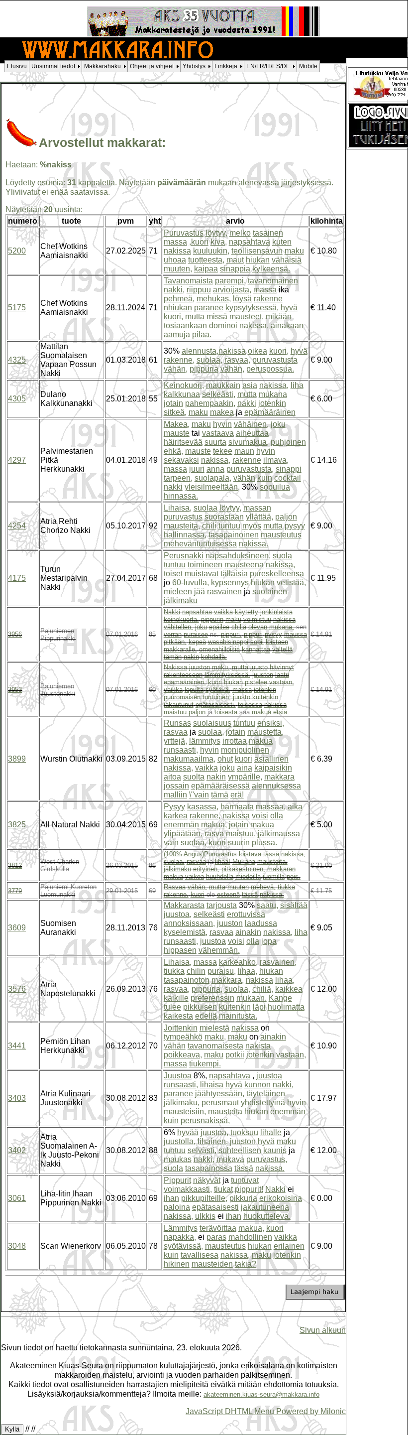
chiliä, (262, 989)
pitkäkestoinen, (243, 869)
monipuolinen (245, 750)
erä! (237, 794)
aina (244, 768)
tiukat (223, 1189)
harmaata (237, 806)
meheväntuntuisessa (200, 543)
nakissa (177, 251)
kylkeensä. (271, 268)
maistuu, (241, 833)
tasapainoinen (233, 534)
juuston (199, 667)
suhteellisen (239, 1150)
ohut (225, 759)
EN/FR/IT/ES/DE (268, 66)
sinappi (289, 469)
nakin (191, 656)
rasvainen (224, 591)
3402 (17, 1150)
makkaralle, (180, 649)
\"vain (199, 794)
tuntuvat (245, 1180)
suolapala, (213, 478)
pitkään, (175, 642)
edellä (206, 1016)
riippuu (199, 289)
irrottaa (234, 741)
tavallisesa (199, 1255)
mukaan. (251, 998)
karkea (176, 815)
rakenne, (179, 360)
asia (249, 385)
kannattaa (256, 649)
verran (173, 634)
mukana (273, 394)
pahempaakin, (210, 403)
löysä (242, 298)
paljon (286, 517)
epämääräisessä (220, 786)
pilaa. (201, 334)
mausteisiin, (185, 1111)
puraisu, (221, 971)
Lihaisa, (178, 508)
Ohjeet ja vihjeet (152, 66)
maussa (295, 634)
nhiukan (178, 307)
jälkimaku (181, 600)
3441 (17, 1046)
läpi (259, 1007)
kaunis (275, 1150)
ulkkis (205, 1216)
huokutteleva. (267, 1216)
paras (216, 1237)
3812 (15, 865)
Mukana (243, 861)
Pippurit (177, 1180)
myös (251, 526)
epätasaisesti (215, 1207)
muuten (238, 887)
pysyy (295, 526)
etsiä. (281, 712)
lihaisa (211, 1084)
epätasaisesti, (216, 704)
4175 (17, 578)
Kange (280, 998)
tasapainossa (208, 1168)
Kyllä (12, 1429)
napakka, (180, 1237)
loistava (250, 854)
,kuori (198, 242)
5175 (17, 307)
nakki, (174, 289)
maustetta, (265, 732)
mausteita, (182, 526)
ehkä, (173, 451)
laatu (282, 674)
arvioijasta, (232, 289)
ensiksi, (270, 723)
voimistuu (257, 619)
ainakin (248, 932)
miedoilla (248, 876)
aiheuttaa (252, 433)
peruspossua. (270, 369)
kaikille (176, 998)
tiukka (286, 887)
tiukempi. (205, 1063)
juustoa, (178, 914)
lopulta (194, 689)
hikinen (177, 1264)
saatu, (267, 905)
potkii (234, 1054)
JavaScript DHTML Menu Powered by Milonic (266, 1411)
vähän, (176, 369)
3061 (17, 1198)
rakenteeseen (183, 674)
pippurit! (249, 1189)
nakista (258, 1046)
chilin (196, 971)
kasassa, (202, 806)
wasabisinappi (228, 642)
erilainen (289, 1246)
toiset (173, 573)
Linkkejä (225, 66)
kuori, (173, 316)
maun (244, 451)
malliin (175, 794)
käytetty (246, 612)
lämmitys (204, 741)
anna (215, 469)
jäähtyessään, (219, 1093)
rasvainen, (278, 962)
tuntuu (229, 526)
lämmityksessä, (227, 674)
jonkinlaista (276, 612)
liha (297, 385)
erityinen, (206, 869)
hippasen (180, 950)
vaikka (223, 612)
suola (282, 555)
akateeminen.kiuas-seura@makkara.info (261, 1394)
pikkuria (243, 1198)
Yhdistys (194, 66)
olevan (257, 627)
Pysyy (174, 806)
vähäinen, (251, 424)
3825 (17, 824)
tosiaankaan (185, 325)
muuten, (178, 268)
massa (175, 242)
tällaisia (234, 573)
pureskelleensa (277, 573)
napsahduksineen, (238, 555)
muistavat (201, 573)
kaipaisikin (273, 768)
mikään (279, 316)
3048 (17, 1246)
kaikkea (289, 989)
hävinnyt (282, 667)
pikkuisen (200, 1007)
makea (222, 412)
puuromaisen (182, 697)
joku (278, 424)
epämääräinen (270, 412)
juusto (259, 667)
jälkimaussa (279, 833)
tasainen (268, 233)
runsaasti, (181, 750)
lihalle (271, 1132)
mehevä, (263, 887)
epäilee (219, 627)
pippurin (212, 619)
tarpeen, (178, 478)
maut (235, 260)
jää (199, 591)
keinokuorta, (181, 619)
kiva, (218, 242)
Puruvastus (184, 233)
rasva (214, 833)
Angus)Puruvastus (210, 854)
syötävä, (217, 689)
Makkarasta (184, 905)
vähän (244, 478)
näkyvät (206, 1180)
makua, (214, 824)
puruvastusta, (250, 469)
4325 (17, 360)
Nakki (172, 612)
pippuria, (207, 989)
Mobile (308, 66)
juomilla (274, 876)
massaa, (271, 806)
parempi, (230, 280)
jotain (173, 403)
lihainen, (213, 1141)
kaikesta (178, 1016)
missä (216, 316)
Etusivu (17, 66)
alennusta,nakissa (214, 351)
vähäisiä (287, 260)
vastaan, (281, 682)
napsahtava (249, 242)
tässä (271, 854)
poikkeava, (183, 1054)
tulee (172, 1007)
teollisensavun (257, 251)
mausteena (244, 564)
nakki (246, 403)
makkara (279, 777)
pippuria (204, 369)
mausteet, (246, 316)
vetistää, (291, 582)
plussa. (264, 842)
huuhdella (219, 876)
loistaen (277, 642)
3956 (15, 634)
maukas (178, 1159)
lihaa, (247, 971)
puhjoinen (288, 442)
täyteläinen (265, 1093)
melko (240, 233)
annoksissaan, (189, 923)
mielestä (214, 1028)
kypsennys (230, 582)
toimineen (205, 564)
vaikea (194, 876)
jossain (176, 786)
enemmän (181, 824)
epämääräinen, (185, 682)
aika (295, 806)
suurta (215, 442)
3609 (17, 927)
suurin (239, 842)
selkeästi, (218, 394)
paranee (208, 307)
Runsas (177, 723)
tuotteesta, (206, 260)
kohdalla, (214, 656)
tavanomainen (273, 280)
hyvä (289, 307)
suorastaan (224, 517)
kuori (215, 682)
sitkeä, (175, 412)
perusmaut (220, 1102)
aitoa (172, 777)
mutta (194, 316)
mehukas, (214, 298)
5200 (17, 251)
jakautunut (179, 704)
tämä (219, 794)
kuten (282, 242)
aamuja (177, 334)
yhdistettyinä (263, 1102)
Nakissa (175, 667)
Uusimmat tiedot (53, 66)
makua (261, 712)
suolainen (269, 591)
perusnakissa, (205, 1120)
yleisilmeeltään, (212, 487)
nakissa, (254, 325)
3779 (15, 891)
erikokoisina (280, 1198)
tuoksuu (244, 1132)
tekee (222, 451)
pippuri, (231, 634)
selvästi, (202, 1150)
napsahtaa (197, 612)
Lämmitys (181, 1228)
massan (257, 508)
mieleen (178, 591)
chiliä (238, 627)
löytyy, (216, 233)
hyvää (188, 1132)
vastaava (218, 433)
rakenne (268, 298)
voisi (260, 815)
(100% (173, 854)
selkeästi (209, 914)
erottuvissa (246, 914)
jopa (269, 941)
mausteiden (212, 1264)
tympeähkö (183, 1037)
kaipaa (206, 268)
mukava (230, 1159)
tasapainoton (186, 980)
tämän (173, 656)
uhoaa (175, 260)
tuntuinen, (217, 697)
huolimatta (286, 1007)
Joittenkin (181, 1028)
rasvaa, (237, 360)
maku (294, 251)
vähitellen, (178, 627)
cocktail (287, 478)
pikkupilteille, (204, 1198)
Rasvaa (175, 887)
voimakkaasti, (188, 1189)
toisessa (250, 704)
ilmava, (276, 460)
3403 (17, 1098)
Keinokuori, (184, 385)
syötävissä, (183, 1246)
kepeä (197, 642)
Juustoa (178, 1075)
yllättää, (259, 517)
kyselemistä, (185, 932)
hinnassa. (181, 496)
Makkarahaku (102, 66)
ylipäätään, (183, 833)
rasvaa (176, 732)
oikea (257, 351)
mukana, (281, 627)
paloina (177, 1207)
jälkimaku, (182, 1102)
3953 (15, 689)
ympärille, (245, 777)
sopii (257, 642)
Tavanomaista (188, 280)
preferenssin (212, 998)
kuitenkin (265, 697)
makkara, (227, 980)
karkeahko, (238, 962)
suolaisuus (212, 723)
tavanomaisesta (215, 1046)
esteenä (228, 894)
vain (171, 842)
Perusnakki (184, 555)
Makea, (177, 424)
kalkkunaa (182, 394)
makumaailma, (189, 759)
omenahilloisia (219, 649)
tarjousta (221, 905)
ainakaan (287, 325)
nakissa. (253, 543)
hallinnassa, (185, 534)
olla (276, 815)
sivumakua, (248, 442)
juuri (196, 469)
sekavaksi (181, 460)
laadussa (261, 923)
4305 (17, 398)
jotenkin (272, 403)
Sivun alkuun (323, 1329)
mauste (177, 433)
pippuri (253, 634)
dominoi (223, 325)
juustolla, (180, 1141)
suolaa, (209, 360)
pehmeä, (179, 298)
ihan (171, 1198)
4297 (17, 460)
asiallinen (271, 759)
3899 (17, 759)
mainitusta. (238, 1016)
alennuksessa (276, 786)
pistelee (256, 682)
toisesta (225, 712)
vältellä (282, 649)
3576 (17, 989)
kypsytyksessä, (252, 307)
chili (209, 526)
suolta (193, 777)
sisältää (293, 905)
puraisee (196, 634)
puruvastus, (266, 1159)
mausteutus (281, 534)
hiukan (258, 260)
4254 (17, 526)
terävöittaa (218, 1228)
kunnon (257, 1084)
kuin (264, 478)
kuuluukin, (211, 251)
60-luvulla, (190, 582)
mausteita (225, 1111)
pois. (294, 876)
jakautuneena (265, 1207)
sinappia (235, 268)
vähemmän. (219, 950)
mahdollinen (250, 1237)
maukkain (223, 385)
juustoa (213, 941)
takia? (245, 1264)
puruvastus (183, 517)
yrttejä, (175, 741)
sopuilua (275, 487)
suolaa (205, 508)
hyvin (222, 424)
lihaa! (222, 861)
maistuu (175, 712)
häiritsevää (183, 442)
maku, (221, 667)
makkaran (281, 869)
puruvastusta (275, 360)
